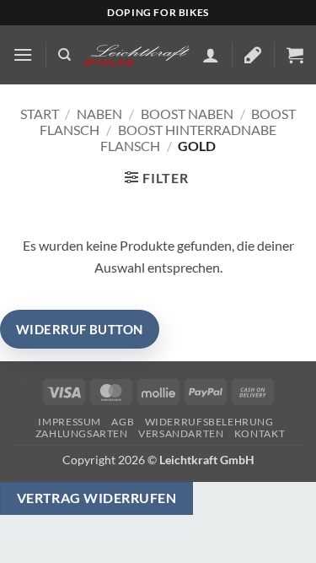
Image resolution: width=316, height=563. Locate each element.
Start (39, 114)
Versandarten (180, 433)
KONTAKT (259, 433)
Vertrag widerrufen (96, 498)
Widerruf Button (79, 329)
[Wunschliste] (252, 54)
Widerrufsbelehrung (209, 421)
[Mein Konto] (210, 54)
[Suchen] (64, 55)
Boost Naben (187, 114)
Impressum (69, 421)
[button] (23, 54)
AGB (122, 421)
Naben (99, 114)
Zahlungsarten (81, 433)
